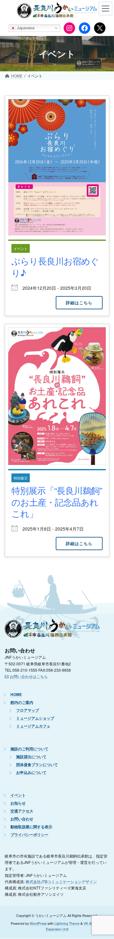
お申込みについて (31, 773)
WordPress (38, 923)
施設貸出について (31, 757)
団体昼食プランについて (37, 765)
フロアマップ (27, 710)
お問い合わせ (21, 819)
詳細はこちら (79, 303)
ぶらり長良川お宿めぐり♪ (55, 266)
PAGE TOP (104, 907)
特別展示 (21, 477)
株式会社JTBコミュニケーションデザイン (61, 881)
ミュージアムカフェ (33, 726)
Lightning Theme (66, 923)
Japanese (25, 28)
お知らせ (18, 803)
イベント (21, 248)
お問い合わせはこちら (29, 676)
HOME (16, 695)
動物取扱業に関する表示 (31, 827)
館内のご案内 (21, 702)
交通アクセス (21, 811)
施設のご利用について (29, 749)
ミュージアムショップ (35, 718)
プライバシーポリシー (29, 835)
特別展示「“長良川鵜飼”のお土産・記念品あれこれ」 (56, 502)
